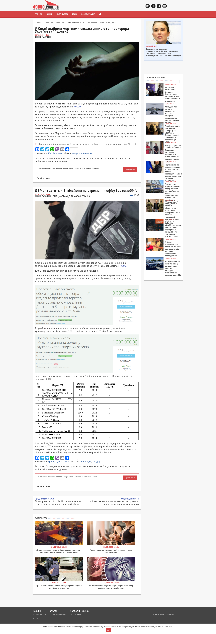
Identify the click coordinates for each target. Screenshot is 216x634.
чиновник (86, 153)
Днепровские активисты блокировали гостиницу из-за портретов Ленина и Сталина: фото (59, 551)
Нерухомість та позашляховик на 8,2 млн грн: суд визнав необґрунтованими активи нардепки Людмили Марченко (173, 172)
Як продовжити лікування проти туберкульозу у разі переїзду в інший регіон (111, 586)
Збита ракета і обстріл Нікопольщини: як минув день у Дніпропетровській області (58, 501)
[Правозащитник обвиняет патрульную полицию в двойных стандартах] (59, 580)
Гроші (75, 14)
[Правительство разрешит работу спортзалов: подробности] (111, 544)
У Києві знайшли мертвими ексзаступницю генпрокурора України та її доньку (114, 501)
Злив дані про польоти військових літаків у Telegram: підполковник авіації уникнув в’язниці (172, 114)
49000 (77, 106)
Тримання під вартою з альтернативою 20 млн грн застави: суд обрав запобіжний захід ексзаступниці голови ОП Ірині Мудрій (163, 52)
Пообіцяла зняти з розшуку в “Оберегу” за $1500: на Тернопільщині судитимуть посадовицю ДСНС (172, 134)
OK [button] (108, 630)
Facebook (153, 6)
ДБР (89, 461)
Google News (164, 6)
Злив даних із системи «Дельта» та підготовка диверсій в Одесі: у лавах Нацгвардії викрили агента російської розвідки (172, 213)
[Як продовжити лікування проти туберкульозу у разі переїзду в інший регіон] (111, 580)
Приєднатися (130, 169)
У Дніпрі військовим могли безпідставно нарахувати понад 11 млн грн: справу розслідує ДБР (173, 230)
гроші (82, 461)
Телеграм (159, 6)
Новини (49, 14)
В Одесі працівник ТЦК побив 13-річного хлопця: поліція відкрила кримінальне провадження (173, 249)
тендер (96, 461)
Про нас (38, 14)
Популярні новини (155, 77)
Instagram (148, 6)
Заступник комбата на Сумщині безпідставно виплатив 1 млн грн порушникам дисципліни (172, 94)
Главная (38, 23)
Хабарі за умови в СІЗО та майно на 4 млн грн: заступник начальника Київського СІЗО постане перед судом (173, 153)
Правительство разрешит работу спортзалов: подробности (111, 551)
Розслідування (88, 14)
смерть (76, 153)
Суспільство (62, 14)
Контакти (78, 615)
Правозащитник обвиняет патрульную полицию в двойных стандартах (59, 586)
